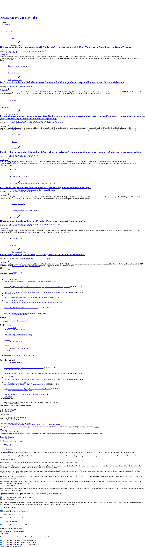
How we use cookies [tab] (6, 449)
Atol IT (97, 427)
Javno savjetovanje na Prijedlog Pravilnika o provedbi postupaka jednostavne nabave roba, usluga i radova (37, 287)
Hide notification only (16, 546)
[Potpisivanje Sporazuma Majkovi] (10, 112)
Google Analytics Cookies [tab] (8, 485)
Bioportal (7, 340)
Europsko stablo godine (15, 369)
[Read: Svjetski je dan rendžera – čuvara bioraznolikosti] (5, 312)
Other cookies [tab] (4, 533)
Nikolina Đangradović (39, 51)
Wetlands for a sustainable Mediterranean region (19, 355)
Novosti (24, 51)
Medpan (7, 350)
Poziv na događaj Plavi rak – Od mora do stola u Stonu (21, 308)
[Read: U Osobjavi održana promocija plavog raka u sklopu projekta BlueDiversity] (5, 300)
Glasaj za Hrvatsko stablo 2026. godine (20, 390)
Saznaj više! (3, 437)
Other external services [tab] (7, 499)
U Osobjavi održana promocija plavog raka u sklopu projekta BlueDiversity (27, 302)
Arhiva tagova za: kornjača (18, 17)
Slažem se (10, 437)
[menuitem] (76, 431)
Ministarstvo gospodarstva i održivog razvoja (18, 335)
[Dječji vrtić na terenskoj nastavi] (10, 78)
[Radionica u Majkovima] (10, 183)
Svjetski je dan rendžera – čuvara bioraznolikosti (19, 313)
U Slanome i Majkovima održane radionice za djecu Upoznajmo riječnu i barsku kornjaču (45, 187)
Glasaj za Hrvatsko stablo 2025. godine (20, 383)
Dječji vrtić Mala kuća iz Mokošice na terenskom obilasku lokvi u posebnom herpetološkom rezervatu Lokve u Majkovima (62, 82)
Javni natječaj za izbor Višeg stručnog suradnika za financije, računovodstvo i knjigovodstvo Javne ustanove (37, 292)
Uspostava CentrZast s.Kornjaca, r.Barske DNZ (29, 123)
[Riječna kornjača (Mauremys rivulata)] (10, 148)
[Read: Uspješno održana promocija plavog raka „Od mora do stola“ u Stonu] (5, 295)
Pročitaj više (4, 55)
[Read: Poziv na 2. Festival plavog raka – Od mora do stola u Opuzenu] (5, 279)
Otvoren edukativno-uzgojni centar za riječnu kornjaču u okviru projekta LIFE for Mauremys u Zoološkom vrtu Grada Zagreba (65, 47)
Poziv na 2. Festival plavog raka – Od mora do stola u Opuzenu (24, 281)
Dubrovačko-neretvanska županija (15, 329)
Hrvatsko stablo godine (15, 362)
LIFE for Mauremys (15, 51)
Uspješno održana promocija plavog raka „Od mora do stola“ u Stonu (25, 297)
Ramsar (7, 345)
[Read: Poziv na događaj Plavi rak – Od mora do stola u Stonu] (5, 306)
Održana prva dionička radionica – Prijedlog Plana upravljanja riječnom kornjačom (43, 221)
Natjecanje (11, 376)
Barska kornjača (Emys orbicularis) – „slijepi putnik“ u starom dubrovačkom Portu (42, 254)
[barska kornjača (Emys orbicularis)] (10, 250)
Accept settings (4, 546)
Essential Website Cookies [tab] (8, 459)
